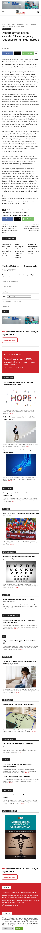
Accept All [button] (19, 928)
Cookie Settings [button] (8, 928)
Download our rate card (13, 367)
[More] (36, 53)
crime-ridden (28, 209)
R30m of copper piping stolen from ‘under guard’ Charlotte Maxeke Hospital (20, 251)
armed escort (19, 209)
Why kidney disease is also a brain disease (18, 704)
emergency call (7, 212)
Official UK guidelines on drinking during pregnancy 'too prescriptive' (31, 228)
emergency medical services (20, 212)
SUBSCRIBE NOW (9, 340)
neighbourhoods (7, 215)
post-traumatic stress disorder (21, 215)
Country (4, 296)
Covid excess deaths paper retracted (16, 776)
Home (3, 24)
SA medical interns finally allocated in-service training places (33, 249)
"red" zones (10, 209)
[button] (3, 12)
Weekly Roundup (11, 24)
